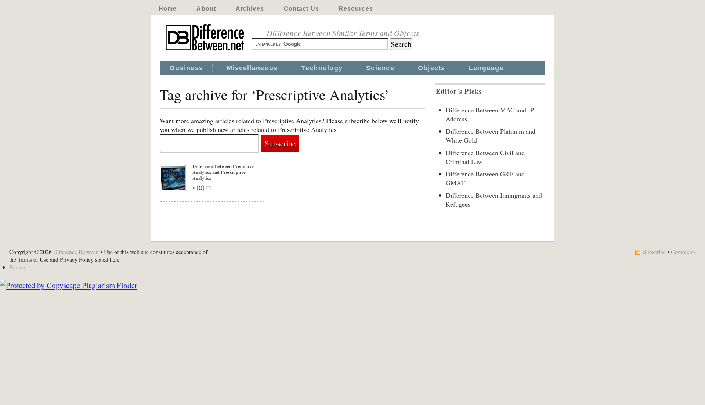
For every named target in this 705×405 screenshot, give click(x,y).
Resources (356, 9)
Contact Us (301, 9)
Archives (250, 9)
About (206, 9)
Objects (431, 68)
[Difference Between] (206, 50)
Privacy (18, 267)
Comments (683, 251)
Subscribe (654, 251)
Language (486, 68)
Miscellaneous (252, 68)
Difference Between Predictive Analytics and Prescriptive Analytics (223, 172)
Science (380, 68)
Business (186, 68)
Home (168, 9)
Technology (322, 68)
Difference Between (76, 251)
